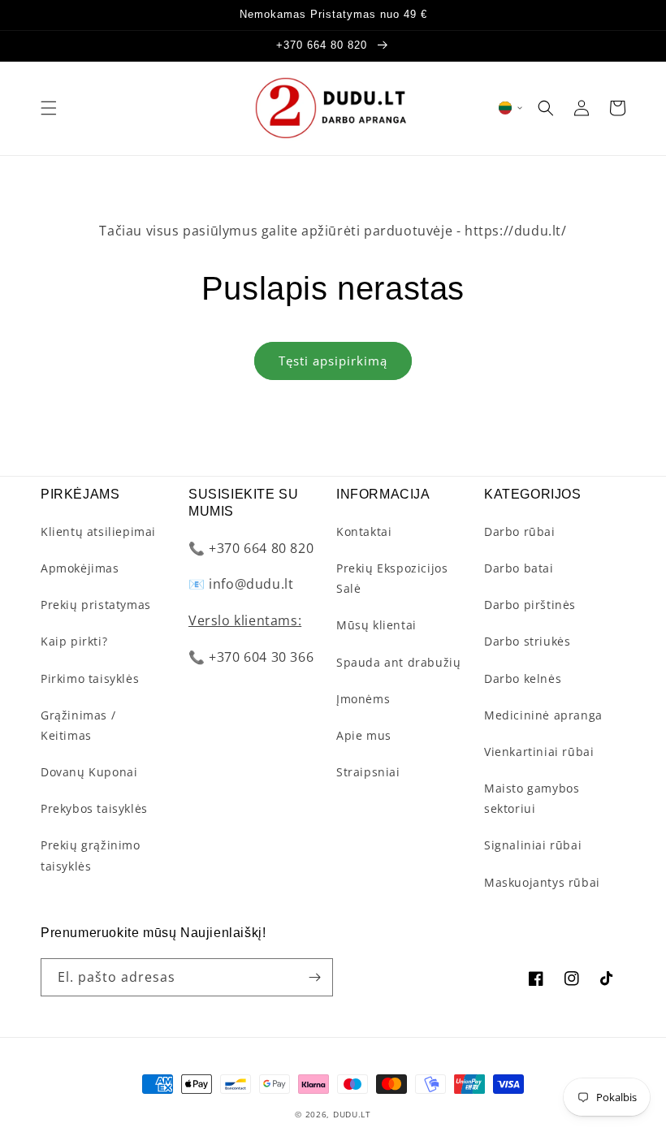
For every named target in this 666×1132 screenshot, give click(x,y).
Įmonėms (363, 698)
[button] (49, 108)
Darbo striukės (527, 641)
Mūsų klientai (376, 625)
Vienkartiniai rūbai (539, 751)
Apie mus (363, 735)
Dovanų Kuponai (89, 772)
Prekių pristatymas (96, 604)
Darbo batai (519, 568)
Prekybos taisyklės (94, 808)
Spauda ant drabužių (398, 662)
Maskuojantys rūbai (542, 882)
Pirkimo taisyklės (90, 678)
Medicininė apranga (543, 715)
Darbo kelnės (522, 678)
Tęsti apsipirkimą (333, 360)
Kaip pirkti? (74, 641)
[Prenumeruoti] (314, 977)
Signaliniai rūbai (533, 845)
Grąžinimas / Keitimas (78, 725)
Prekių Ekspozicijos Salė (392, 578)
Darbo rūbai (520, 531)
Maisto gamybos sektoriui (531, 798)
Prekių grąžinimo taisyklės (91, 855)
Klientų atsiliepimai (98, 531)
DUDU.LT (352, 1114)
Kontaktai (363, 531)
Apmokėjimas (80, 568)
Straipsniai (368, 772)
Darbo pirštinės (530, 604)
